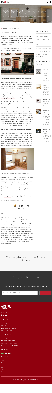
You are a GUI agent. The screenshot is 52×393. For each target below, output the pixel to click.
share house (7, 197)
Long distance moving (42, 43)
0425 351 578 (5, 325)
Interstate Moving (41, 39)
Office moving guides (42, 51)
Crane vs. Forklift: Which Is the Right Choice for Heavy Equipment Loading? (47, 136)
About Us (2, 360)
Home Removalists (4, 362)
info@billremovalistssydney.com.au (9, 328)
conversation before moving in (9, 121)
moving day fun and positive (8, 98)
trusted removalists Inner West (17, 40)
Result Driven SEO (29, 381)
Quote (2, 367)
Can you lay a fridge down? (46, 103)
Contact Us (3, 371)
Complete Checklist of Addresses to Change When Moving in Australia (47, 119)
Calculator (3, 365)
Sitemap (37, 379)
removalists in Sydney (16, 50)
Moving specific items (42, 48)
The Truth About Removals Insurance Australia (46, 91)
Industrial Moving (41, 36)
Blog (2, 369)
